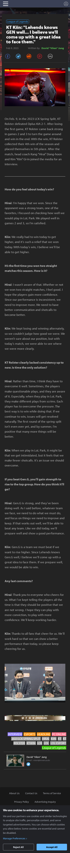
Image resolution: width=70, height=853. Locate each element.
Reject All (18, 847)
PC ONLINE (59, 734)
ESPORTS (29, 734)
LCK (39, 743)
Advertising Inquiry (45, 801)
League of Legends (17, 21)
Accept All (51, 847)
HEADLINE (43, 734)
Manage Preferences (14, 838)
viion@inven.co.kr (41, 760)
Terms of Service (52, 793)
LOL (46, 743)
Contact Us (31, 793)
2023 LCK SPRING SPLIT (26, 739)
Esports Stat (28, 3)
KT (59, 739)
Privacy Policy (21, 801)
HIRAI (45, 739)
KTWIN (31, 743)
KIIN (53, 739)
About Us (14, 793)
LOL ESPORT (58, 743)
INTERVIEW (15, 734)
